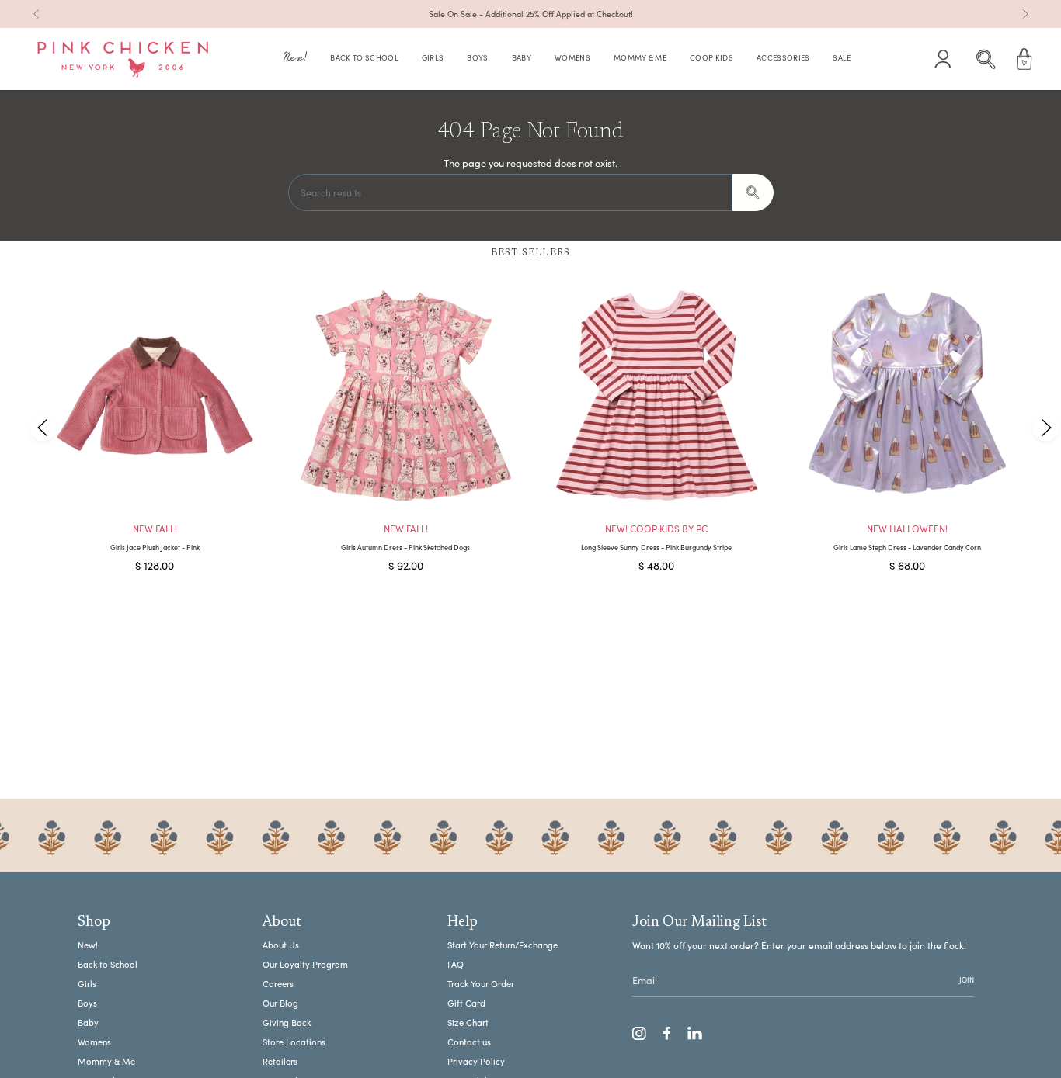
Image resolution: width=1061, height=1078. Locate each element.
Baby (88, 1022)
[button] (295, 59)
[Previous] (36, 14)
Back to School (107, 964)
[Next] (1025, 14)
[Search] (753, 192)
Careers (278, 984)
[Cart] (1024, 59)
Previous (43, 427)
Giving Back (287, 1022)
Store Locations (294, 1042)
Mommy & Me (106, 1061)
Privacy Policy (476, 1061)
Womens (94, 1042)
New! (88, 945)
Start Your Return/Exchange (502, 945)
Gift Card (466, 1003)
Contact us (469, 1042)
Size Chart (468, 1022)
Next (1045, 427)
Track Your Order (480, 984)
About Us (281, 945)
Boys (87, 1003)
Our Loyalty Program (305, 964)
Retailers (280, 1061)
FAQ (455, 964)
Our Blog (280, 1003)
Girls (87, 984)
